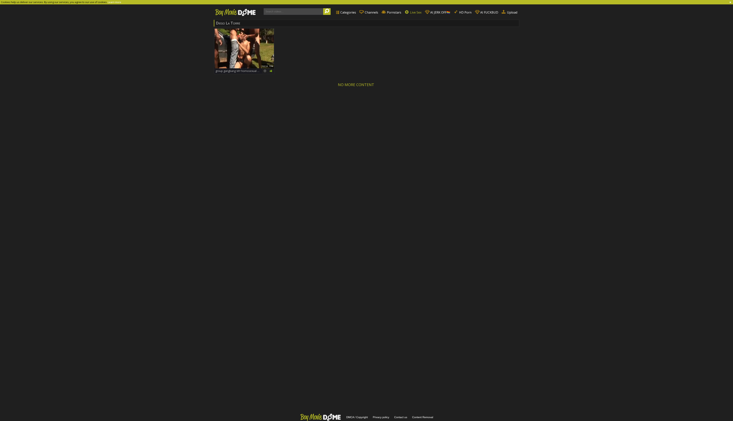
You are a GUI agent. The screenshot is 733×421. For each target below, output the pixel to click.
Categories (348, 12)
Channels (371, 12)
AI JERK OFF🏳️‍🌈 (439, 12)
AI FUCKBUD (489, 12)
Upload (511, 12)
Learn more (114, 2)
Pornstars (393, 12)
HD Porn (464, 12)
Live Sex (415, 12)
